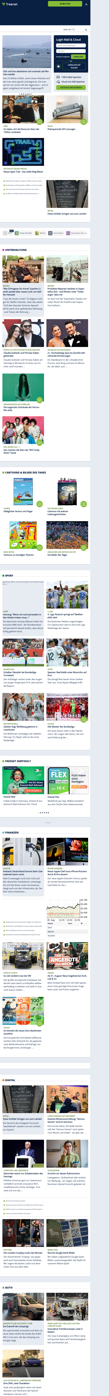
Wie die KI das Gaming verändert (15, 1201)
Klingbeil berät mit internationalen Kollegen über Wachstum (23, 922)
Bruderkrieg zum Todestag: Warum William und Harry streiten (24, 185)
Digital (10, 1080)
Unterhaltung (16, 250)
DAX (50, 927)
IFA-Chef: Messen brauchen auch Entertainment (20, 930)
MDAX (51, 931)
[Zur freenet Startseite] (8, 3)
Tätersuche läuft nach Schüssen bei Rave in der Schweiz (22, 189)
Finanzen (12, 832)
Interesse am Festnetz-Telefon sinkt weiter (18, 1213)
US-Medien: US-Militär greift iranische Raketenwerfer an (22, 194)
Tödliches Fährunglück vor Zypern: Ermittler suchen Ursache (24, 181)
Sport (9, 575)
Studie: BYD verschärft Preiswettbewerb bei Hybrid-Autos (23, 934)
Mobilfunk (65, 3)
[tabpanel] (27, 62)
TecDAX (51, 935)
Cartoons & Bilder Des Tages (25, 472)
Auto (8, 1287)
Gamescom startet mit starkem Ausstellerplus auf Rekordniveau (24, 1205)
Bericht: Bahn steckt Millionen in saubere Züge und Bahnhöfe (24, 926)
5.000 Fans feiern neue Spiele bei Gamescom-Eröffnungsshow (24, 1209)
